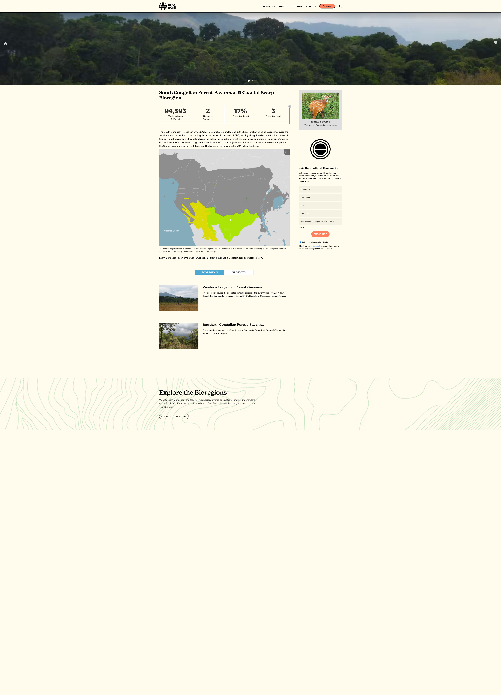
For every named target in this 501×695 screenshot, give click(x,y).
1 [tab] (249, 81)
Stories (297, 6)
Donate (327, 6)
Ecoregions (209, 272)
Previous (5, 43)
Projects (239, 272)
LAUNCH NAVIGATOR (174, 416)
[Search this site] (340, 6)
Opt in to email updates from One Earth (316, 242)
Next (495, 42)
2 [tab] (252, 80)
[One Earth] (169, 6)
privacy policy (316, 246)
